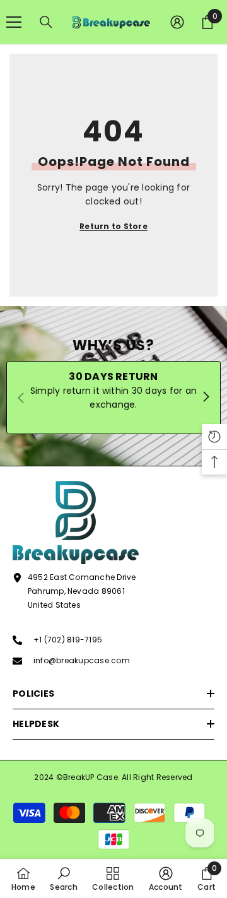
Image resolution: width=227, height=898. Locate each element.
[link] (63, 878)
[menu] (13, 22)
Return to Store (113, 226)
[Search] (46, 22)
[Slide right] (205, 397)
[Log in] (177, 22)
